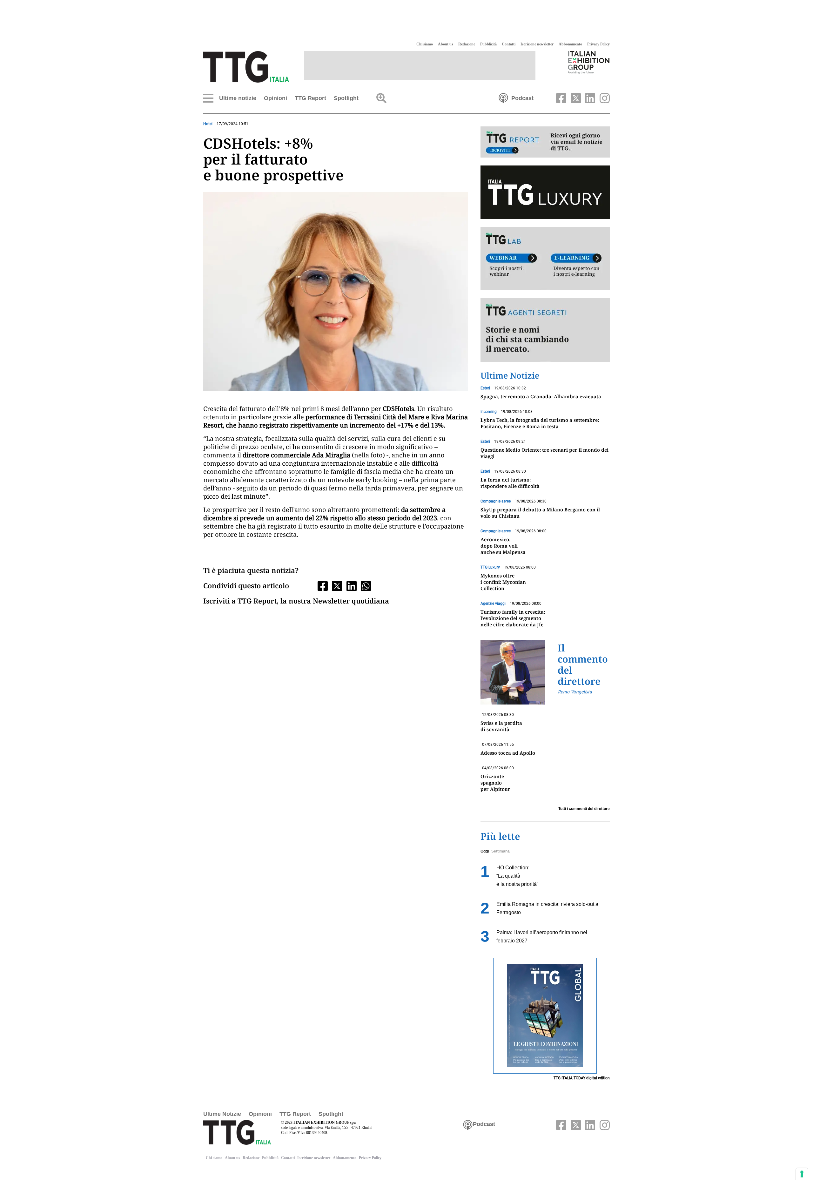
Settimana (500, 851)
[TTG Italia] (246, 66)
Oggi (484, 851)
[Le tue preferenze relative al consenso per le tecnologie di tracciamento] (802, 1174)
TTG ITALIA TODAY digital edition (582, 1078)
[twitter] (575, 97)
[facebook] (560, 97)
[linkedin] (589, 97)
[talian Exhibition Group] (589, 62)
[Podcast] (503, 97)
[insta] (603, 97)
